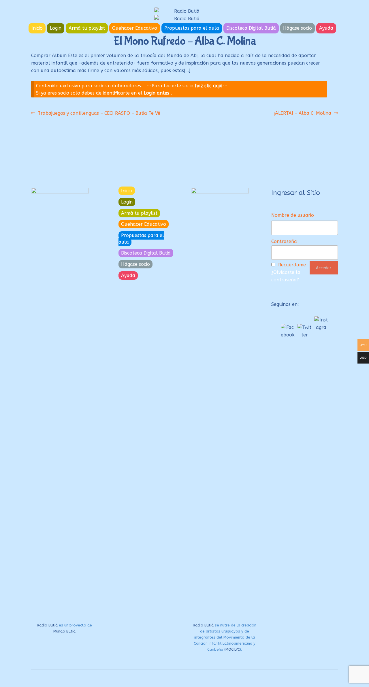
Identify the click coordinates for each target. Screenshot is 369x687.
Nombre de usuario (292, 215)
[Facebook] (288, 331)
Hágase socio (297, 28)
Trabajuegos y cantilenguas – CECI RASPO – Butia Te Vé (98, 113)
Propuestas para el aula (191, 28)
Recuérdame (292, 265)
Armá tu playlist (87, 28)
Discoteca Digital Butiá (251, 28)
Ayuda (326, 28)
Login (55, 28)
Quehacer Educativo (134, 28)
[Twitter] (304, 331)
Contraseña (284, 241)
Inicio (37, 28)
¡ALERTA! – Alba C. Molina (302, 113)
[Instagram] (321, 323)
